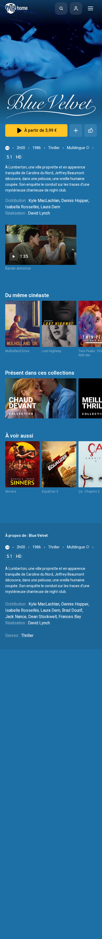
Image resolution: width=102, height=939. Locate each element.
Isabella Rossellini (22, 207)
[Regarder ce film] (40, 245)
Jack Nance (15, 617)
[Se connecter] (76, 8)
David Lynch (39, 213)
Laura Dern (50, 207)
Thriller (54, 148)
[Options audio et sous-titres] (87, 147)
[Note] (90, 130)
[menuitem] (61, 8)
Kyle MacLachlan (44, 201)
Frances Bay (70, 617)
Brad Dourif (72, 610)
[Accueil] (16, 8)
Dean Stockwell (42, 617)
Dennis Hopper (74, 201)
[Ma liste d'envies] (76, 130)
